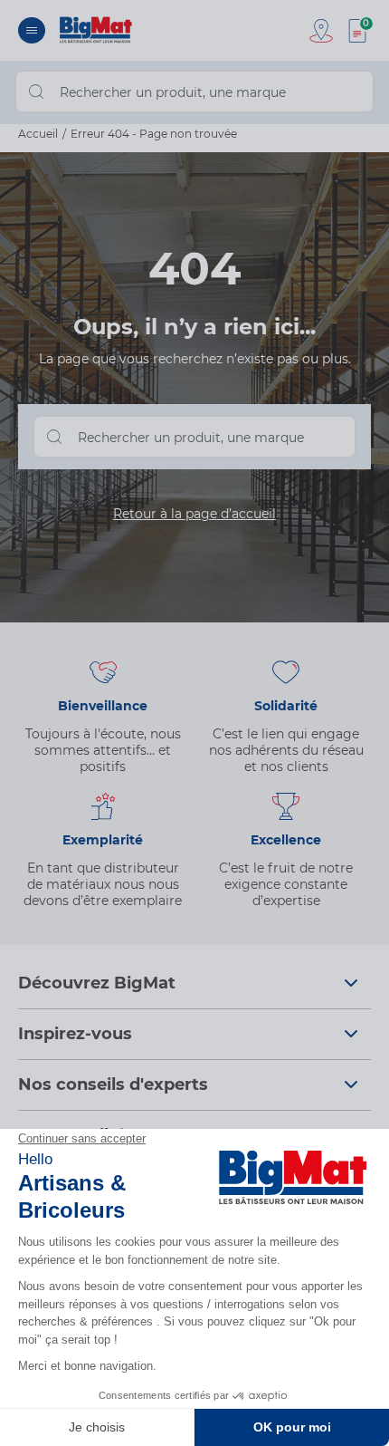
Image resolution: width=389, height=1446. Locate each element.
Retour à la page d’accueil (194, 514)
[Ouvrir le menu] (31, 30)
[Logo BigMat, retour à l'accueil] (96, 30)
